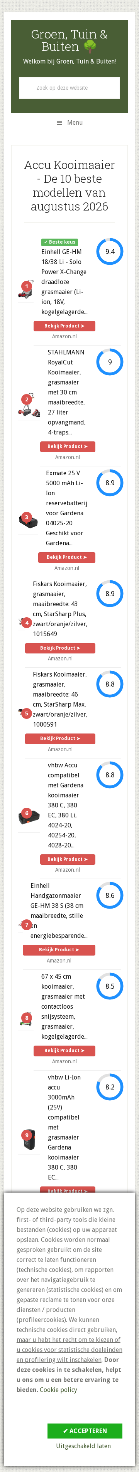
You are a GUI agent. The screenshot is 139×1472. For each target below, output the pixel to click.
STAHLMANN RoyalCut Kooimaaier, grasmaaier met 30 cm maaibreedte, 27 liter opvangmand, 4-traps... (67, 392)
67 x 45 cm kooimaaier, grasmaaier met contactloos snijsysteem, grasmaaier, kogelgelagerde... (64, 1006)
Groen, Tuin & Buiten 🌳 (69, 39)
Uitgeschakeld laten (83, 1446)
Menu (75, 122)
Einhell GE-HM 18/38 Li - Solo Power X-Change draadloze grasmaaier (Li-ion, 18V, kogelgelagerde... (64, 282)
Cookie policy (58, 1389)
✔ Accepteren (85, 1431)
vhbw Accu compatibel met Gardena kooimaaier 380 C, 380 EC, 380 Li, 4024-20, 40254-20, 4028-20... (65, 805)
